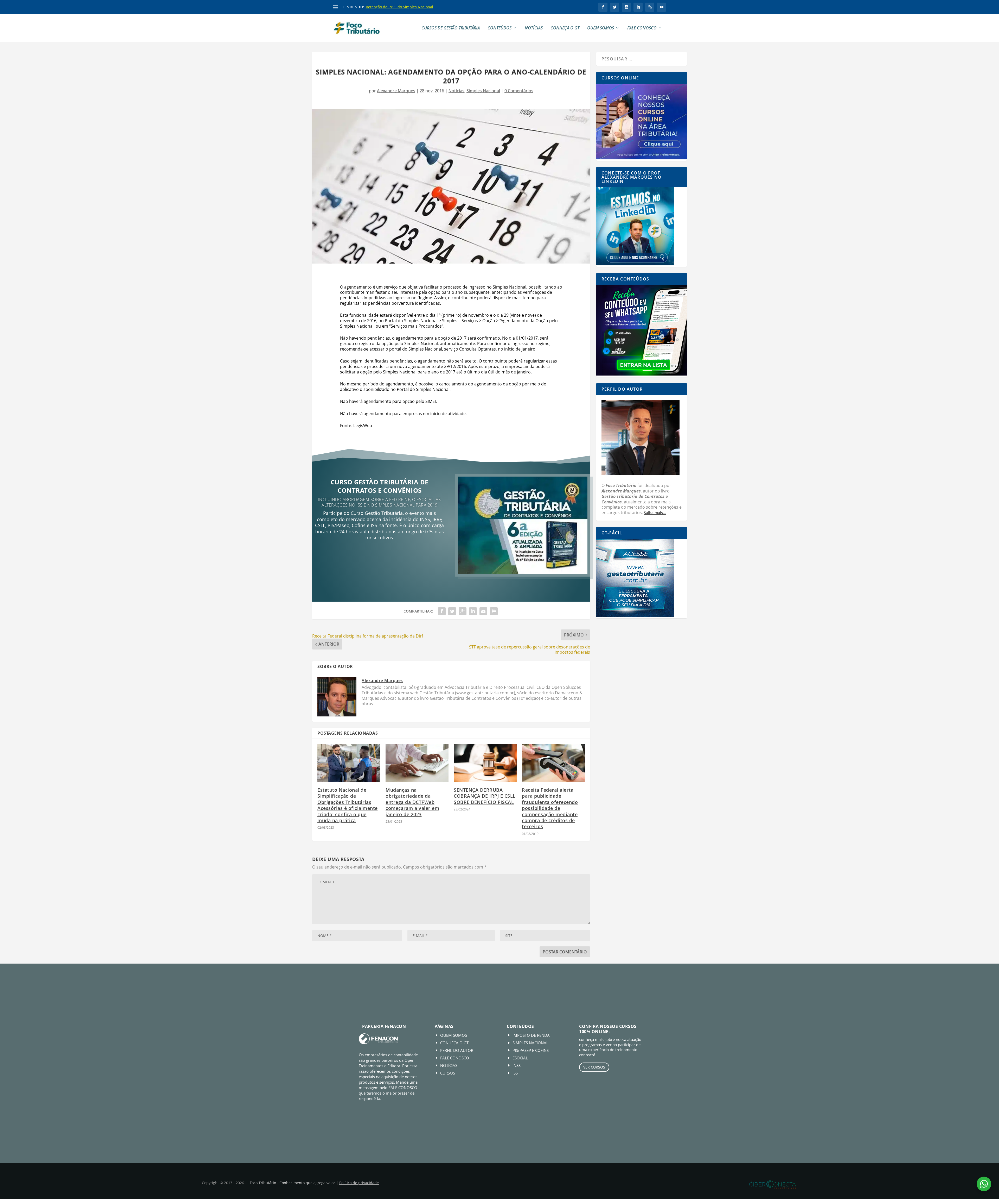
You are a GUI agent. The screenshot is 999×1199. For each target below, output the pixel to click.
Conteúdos (499, 28)
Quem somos (600, 28)
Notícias (534, 28)
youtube (661, 7)
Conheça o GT (564, 28)
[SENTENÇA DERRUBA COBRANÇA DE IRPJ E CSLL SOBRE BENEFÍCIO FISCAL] (485, 763)
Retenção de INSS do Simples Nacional (399, 6)
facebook (602, 7)
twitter (614, 7)
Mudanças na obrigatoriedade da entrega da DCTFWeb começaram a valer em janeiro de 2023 (412, 802)
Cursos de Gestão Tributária (450, 28)
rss (649, 7)
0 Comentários (518, 90)
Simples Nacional (483, 90)
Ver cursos (594, 1067)
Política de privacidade (359, 1182)
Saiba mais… (655, 512)
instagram (626, 7)
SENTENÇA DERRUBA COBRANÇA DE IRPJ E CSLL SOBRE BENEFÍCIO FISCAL (485, 796)
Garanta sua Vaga (379, 555)
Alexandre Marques (396, 90)
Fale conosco (642, 28)
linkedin (638, 7)
